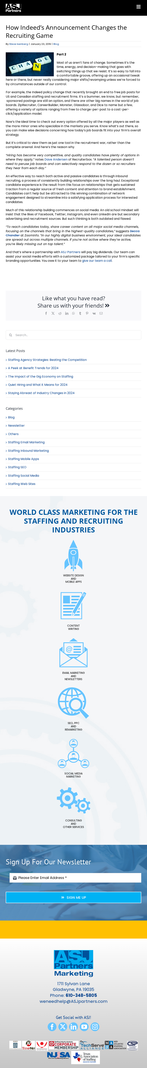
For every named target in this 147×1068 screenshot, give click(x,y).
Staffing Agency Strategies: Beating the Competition (47, 360)
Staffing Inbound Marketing (28, 451)
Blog (56, 44)
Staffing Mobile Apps (23, 459)
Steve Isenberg (18, 44)
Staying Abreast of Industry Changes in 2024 (41, 393)
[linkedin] (73, 1026)
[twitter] (62, 1026)
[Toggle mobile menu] (138, 6)
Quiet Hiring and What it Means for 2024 (38, 385)
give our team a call (97, 260)
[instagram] (95, 1026)
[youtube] (84, 1026)
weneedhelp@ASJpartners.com (74, 1001)
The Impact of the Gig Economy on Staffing (40, 376)
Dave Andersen (56, 159)
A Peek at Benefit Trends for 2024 (33, 368)
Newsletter (16, 426)
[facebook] (52, 1026)
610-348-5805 (81, 995)
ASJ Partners (70, 252)
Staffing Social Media (23, 476)
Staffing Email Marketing (26, 442)
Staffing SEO (17, 467)
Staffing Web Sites (21, 484)
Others (13, 434)
